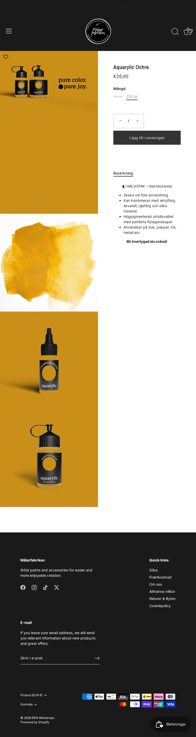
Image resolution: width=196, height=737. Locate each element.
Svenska (26, 704)
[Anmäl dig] (97, 658)
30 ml (117, 97)
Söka (153, 570)
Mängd (119, 89)
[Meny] (9, 31)
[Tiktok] (45, 587)
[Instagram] (34, 587)
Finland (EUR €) (31, 695)
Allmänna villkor (162, 591)
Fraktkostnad (160, 577)
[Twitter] (56, 587)
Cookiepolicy (160, 606)
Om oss (155, 584)
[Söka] (175, 31)
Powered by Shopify (34, 722)
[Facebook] (23, 587)
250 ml (132, 97)
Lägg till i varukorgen (147, 138)
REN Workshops (43, 718)
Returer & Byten (162, 598)
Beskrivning (123, 173)
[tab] (125, 173)
